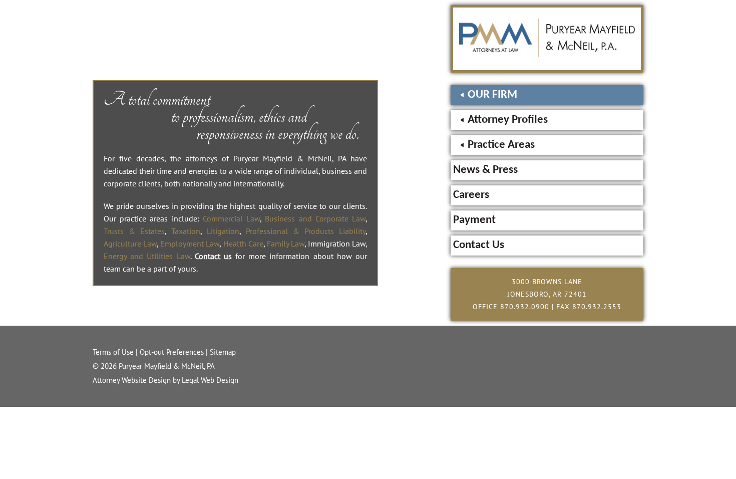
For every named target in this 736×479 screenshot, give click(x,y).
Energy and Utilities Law (147, 256)
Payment (474, 220)
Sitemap (223, 352)
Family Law (285, 243)
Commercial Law (231, 218)
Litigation (223, 231)
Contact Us (478, 245)
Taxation (185, 231)
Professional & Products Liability (305, 231)
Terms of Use (113, 352)
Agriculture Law (130, 243)
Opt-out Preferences (172, 352)
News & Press (485, 170)
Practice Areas (501, 145)
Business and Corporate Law (315, 218)
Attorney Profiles (508, 120)
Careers (471, 195)
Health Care (243, 243)
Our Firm (492, 95)
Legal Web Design (210, 380)
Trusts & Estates (134, 231)
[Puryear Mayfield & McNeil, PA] (547, 54)
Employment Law (189, 243)
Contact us (213, 256)
